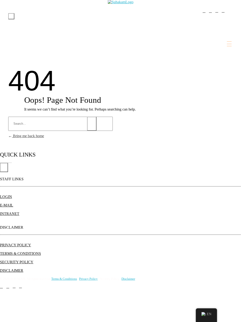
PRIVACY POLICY (15, 245)
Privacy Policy (88, 279)
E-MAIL (6, 205)
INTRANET (9, 214)
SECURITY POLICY (16, 262)
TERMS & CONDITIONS (20, 254)
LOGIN (6, 197)
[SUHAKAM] (120, 2)
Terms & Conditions (64, 279)
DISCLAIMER (11, 270)
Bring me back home (28, 136)
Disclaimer (128, 279)
